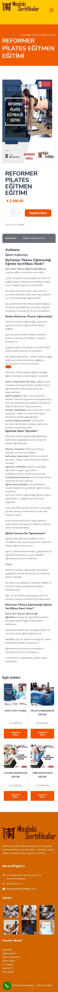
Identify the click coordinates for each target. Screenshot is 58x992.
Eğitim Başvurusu (11, 957)
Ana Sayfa (8, 35)
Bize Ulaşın (8, 971)
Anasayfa (7, 949)
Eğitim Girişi (8, 960)
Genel (17, 35)
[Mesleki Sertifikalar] (20, 10)
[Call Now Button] (7, 986)
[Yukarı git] (48, 982)
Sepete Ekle (38, 213)
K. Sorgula (7, 964)
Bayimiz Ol (7, 968)
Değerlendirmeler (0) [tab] (33, 238)
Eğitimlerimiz (9, 953)
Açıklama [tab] (10, 238)
